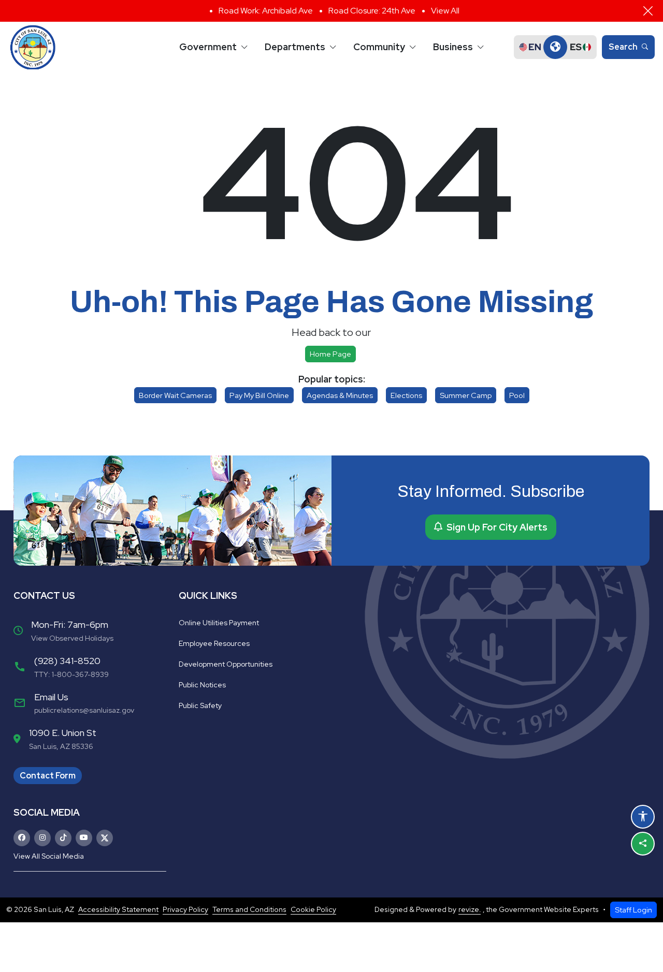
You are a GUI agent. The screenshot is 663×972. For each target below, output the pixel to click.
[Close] (648, 11)
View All (445, 10)
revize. (469, 909)
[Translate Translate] (555, 47)
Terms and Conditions (249, 909)
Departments (295, 47)
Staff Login (633, 910)
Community (379, 47)
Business (453, 47)
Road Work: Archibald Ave (266, 10)
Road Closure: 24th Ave (371, 10)
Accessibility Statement (118, 909)
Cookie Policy (313, 909)
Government (208, 47)
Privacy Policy (185, 909)
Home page (330, 354)
